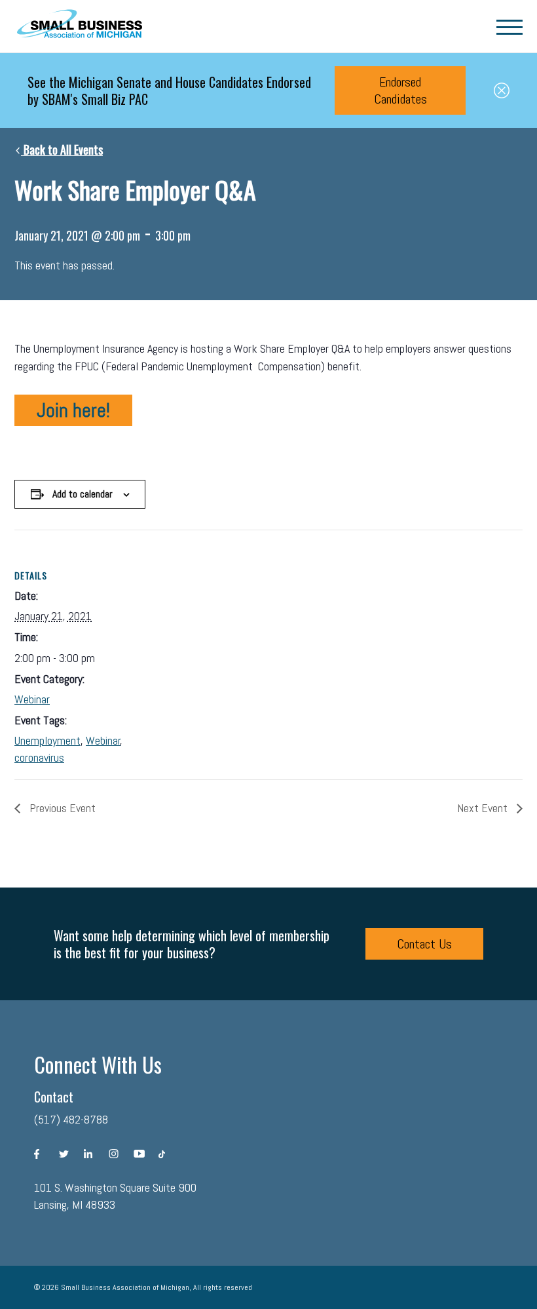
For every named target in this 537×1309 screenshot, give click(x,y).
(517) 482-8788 (71, 1119)
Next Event (483, 807)
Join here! (73, 410)
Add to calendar (82, 494)
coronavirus (39, 757)
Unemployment (47, 740)
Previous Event (61, 807)
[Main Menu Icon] (509, 26)
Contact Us (424, 943)
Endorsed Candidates (400, 90)
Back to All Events (62, 149)
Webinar (32, 699)
